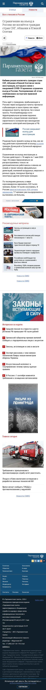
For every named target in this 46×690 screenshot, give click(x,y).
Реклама (15, 592)
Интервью (25, 584)
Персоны (25, 579)
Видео (5, 576)
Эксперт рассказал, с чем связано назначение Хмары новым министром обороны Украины (19, 355)
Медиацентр (7, 584)
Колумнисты (7, 587)
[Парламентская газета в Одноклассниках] (41, 561)
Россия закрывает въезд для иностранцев (31, 132)
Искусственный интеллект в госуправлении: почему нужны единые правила (19, 366)
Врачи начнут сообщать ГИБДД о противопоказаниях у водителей (16, 488)
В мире (24, 568)
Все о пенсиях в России (13, 14)
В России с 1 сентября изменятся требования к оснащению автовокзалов (19, 376)
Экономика (26, 566)
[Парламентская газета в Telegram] (38, 561)
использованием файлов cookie (23, 683)
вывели (40, 143)
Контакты (6, 592)
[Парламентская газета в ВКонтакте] (35, 561)
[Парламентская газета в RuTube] (44, 561)
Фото (4, 579)
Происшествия (7, 571)
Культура (25, 571)
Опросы (25, 576)
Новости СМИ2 (23, 276)
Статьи (12, 9)
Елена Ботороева (11, 44)
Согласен (23, 687)
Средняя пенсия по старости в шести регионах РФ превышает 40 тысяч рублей (20, 330)
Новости (33, 9)
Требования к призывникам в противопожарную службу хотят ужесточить (21, 471)
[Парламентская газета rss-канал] (33, 561)
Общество (5, 568)
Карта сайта (39, 600)
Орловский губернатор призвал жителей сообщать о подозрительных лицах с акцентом (22, 338)
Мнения (5, 581)
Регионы (25, 581)
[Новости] (30, 38)
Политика (5, 566)
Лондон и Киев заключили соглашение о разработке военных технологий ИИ (20, 480)
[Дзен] (39, 38)
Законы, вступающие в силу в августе (22, 346)
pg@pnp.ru (6, 647)
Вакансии (25, 592)
